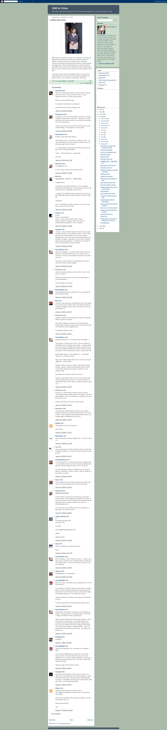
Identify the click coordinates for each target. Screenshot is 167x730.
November (104, 121)
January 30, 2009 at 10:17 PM (63, 577)
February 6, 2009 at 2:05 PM (63, 684)
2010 (100, 114)
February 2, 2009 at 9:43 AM (63, 668)
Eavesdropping (104, 191)
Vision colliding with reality (107, 193)
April (102, 137)
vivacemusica (59, 114)
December (104, 118)
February (103, 141)
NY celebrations (104, 222)
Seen (100, 82)
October (103, 123)
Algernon (58, 571)
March (103, 139)
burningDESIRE (60, 580)
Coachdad (58, 637)
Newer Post (52, 720)
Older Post (90, 720)
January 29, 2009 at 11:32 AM (63, 209)
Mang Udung (59, 436)
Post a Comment (55, 713)
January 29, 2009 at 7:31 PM (63, 432)
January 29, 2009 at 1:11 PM (63, 334)
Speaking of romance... (106, 176)
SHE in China (60, 8)
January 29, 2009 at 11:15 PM (63, 443)
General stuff (88, 83)
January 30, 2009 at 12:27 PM (63, 553)
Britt (56, 176)
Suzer (57, 543)
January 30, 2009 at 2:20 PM (63, 567)
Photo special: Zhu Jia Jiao (108, 165)
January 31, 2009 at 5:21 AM (63, 606)
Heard (100, 77)
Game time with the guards (107, 185)
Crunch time (103, 216)
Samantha (58, 229)
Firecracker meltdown (106, 150)
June (102, 132)
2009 (100, 116)
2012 (100, 109)
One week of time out (106, 159)
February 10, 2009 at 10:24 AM (64, 710)
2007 (100, 228)
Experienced (102, 73)
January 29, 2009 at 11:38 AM (63, 246)
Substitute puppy (105, 174)
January (103, 144)
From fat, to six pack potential (108, 207)
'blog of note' (86, 63)
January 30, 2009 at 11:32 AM (63, 540)
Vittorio (57, 688)
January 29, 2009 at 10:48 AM (63, 111)
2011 (100, 112)
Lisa (56, 447)
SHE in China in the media (106, 80)
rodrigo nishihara (60, 516)
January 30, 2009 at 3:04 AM (63, 476)
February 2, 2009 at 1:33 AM (63, 642)
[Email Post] (90, 81)
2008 (100, 226)
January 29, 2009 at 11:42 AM (63, 266)
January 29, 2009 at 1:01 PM (63, 312)
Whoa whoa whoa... (105, 154)
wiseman (58, 213)
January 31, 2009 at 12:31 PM (63, 633)
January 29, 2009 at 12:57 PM (63, 297)
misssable (58, 671)
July (102, 130)
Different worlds (104, 156)
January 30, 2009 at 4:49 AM (63, 513)
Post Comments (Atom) (63, 723)
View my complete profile (106, 63)
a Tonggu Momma (60, 459)
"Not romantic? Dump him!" (108, 182)
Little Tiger (58, 163)
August (103, 127)
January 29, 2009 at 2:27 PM (63, 419)
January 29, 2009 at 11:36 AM (63, 226)
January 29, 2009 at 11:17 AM (63, 160)
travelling (101, 85)
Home (71, 720)
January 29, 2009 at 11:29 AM (63, 173)
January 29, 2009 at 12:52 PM (63, 286)
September (104, 125)
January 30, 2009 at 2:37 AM (63, 456)
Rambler (57, 423)
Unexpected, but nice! (106, 214)
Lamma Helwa (59, 134)
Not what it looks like (106, 167)
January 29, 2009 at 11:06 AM (63, 131)
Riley (56, 300)
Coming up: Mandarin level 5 (108, 152)
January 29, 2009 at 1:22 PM (63, 387)
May (102, 134)
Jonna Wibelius (60, 249)
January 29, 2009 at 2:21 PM (63, 405)
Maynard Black (59, 289)
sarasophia (58, 90)
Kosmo (57, 479)
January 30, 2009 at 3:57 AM (63, 487)
